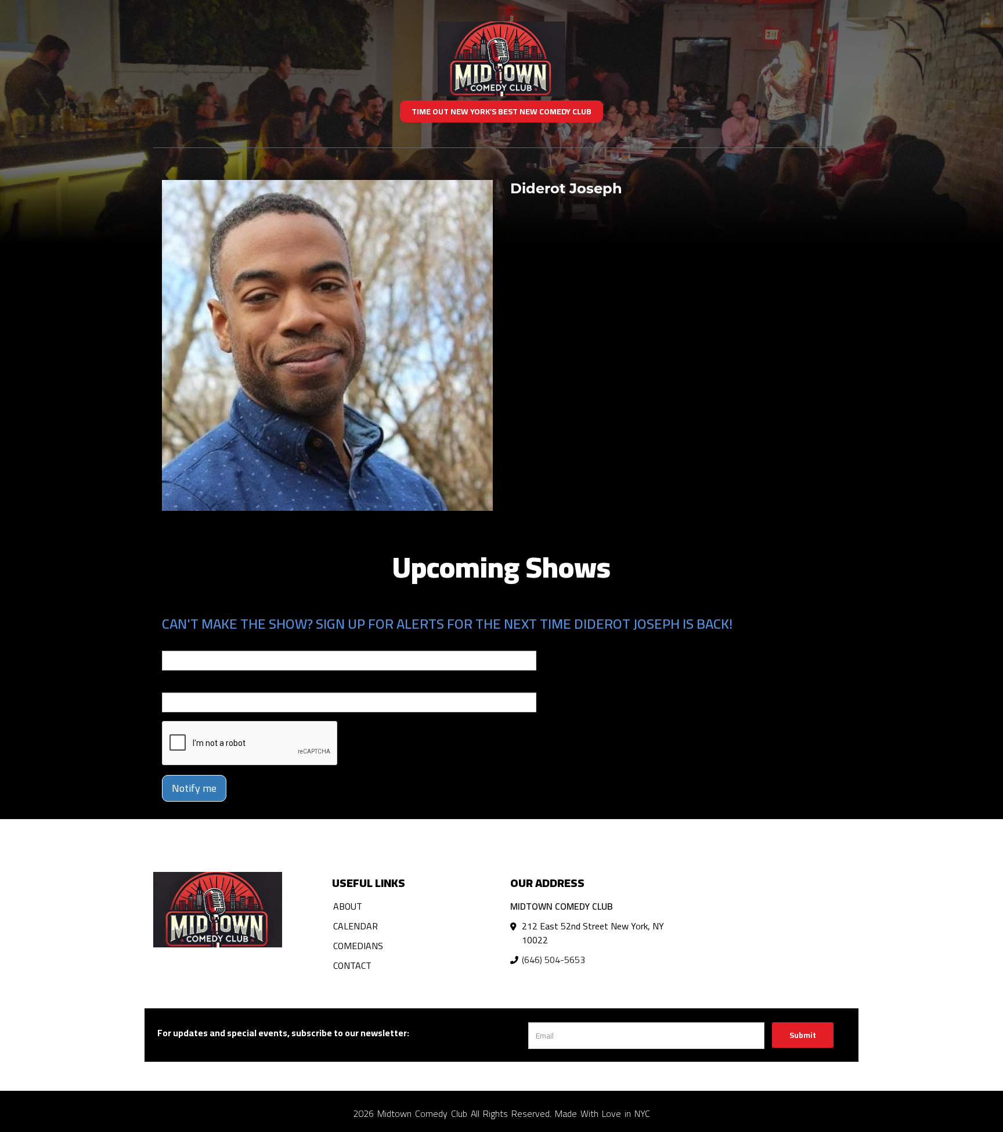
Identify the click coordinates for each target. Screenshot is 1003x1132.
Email (172, 642)
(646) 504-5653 (553, 959)
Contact (352, 965)
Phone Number (190, 684)
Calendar (355, 926)
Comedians (358, 945)
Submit (802, 1035)
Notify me (194, 788)
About (347, 906)
